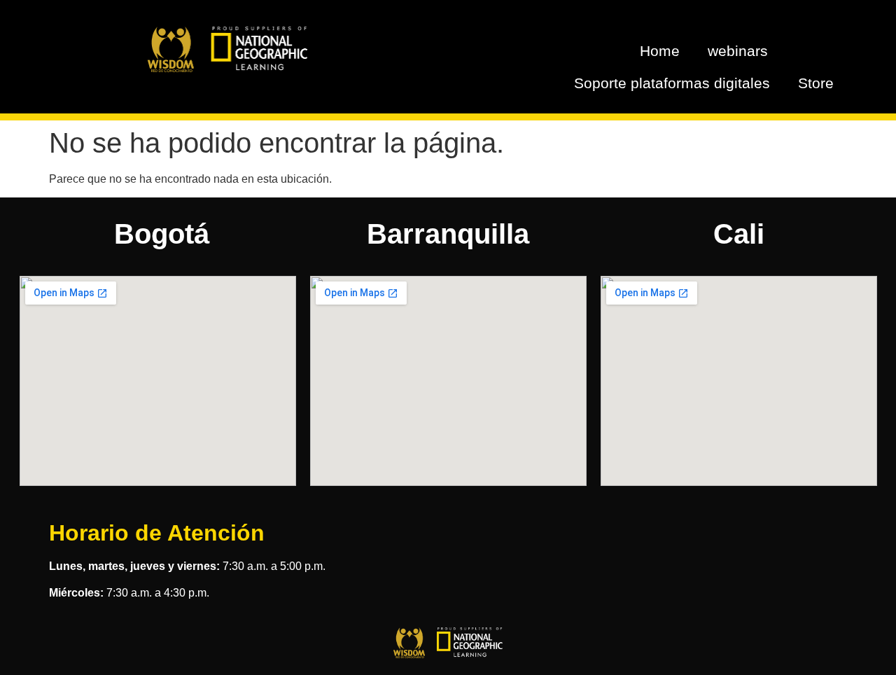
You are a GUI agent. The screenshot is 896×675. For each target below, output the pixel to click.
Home (660, 51)
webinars (738, 51)
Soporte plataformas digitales (672, 83)
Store (816, 83)
